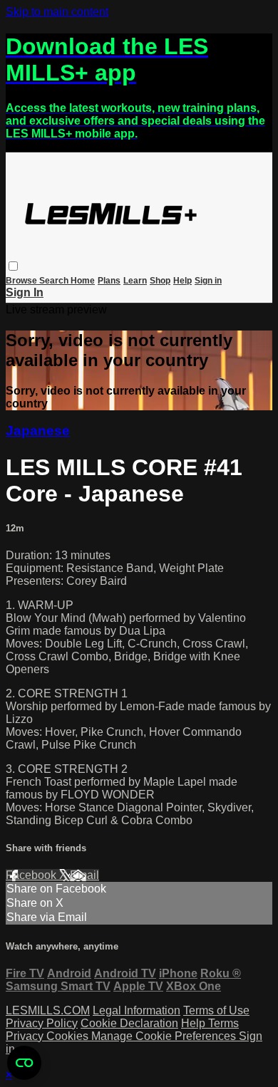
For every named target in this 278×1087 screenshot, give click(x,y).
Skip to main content (57, 12)
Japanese (38, 430)
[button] (13, 266)
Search (55, 281)
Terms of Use (216, 1010)
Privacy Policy (42, 1023)
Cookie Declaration (129, 1023)
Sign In (24, 292)
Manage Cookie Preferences (165, 1036)
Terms (223, 1023)
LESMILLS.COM (48, 1010)
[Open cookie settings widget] (24, 1063)
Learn (135, 281)
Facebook (32, 875)
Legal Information (136, 1010)
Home (83, 281)
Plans (109, 281)
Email (84, 875)
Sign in (208, 281)
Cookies (68, 1036)
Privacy (26, 1036)
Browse (22, 281)
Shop (160, 281)
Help (182, 281)
